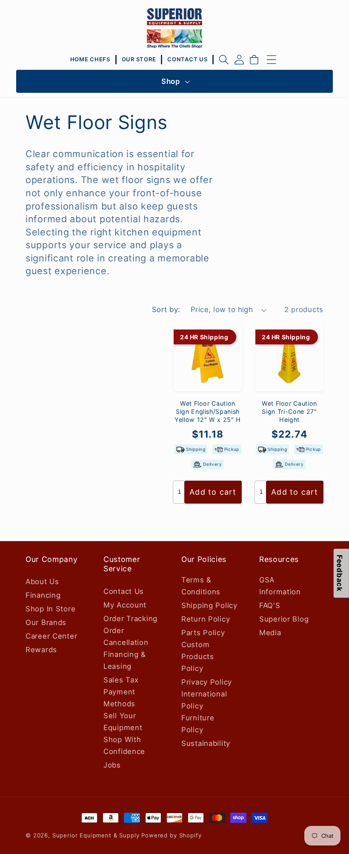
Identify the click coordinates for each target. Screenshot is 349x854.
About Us (42, 581)
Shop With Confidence (124, 745)
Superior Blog (284, 619)
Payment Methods (119, 698)
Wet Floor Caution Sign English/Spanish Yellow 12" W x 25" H (207, 411)
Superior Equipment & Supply (96, 835)
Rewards (41, 649)
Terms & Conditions (200, 586)
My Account (124, 605)
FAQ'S (269, 605)
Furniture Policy (197, 724)
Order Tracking (130, 618)
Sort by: (166, 309)
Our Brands (46, 622)
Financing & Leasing (124, 660)
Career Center (51, 636)
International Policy (204, 700)
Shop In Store (50, 609)
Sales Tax (120, 680)
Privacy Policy (206, 682)
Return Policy (205, 619)
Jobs (112, 765)
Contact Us (123, 591)
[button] (224, 59)
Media (270, 632)
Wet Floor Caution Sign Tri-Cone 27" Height (289, 411)
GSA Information (280, 586)
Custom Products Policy (197, 656)
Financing (43, 595)
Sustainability (205, 743)
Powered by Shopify (171, 835)
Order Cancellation (126, 636)
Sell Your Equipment (122, 721)
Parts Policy (203, 632)
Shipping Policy (209, 605)
